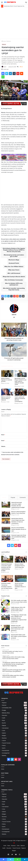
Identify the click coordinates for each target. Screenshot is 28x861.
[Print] (2, 299)
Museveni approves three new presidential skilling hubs (18, 536)
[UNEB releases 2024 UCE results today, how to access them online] (5, 609)
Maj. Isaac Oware (14, 270)
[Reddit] (21, 73)
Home (4, 41)
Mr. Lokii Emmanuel (14, 273)
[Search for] (26, 3)
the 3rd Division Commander (14, 280)
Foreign (4, 710)
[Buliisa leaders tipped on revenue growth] (7, 373)
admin (5, 66)
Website (3, 446)
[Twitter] (6, 73)
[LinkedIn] (10, 73)
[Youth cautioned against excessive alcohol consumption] (21, 392)
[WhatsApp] (3, 77)
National (9, 41)
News (3, 720)
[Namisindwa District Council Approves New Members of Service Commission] (6, 521)
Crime (3, 730)
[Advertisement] (14, 23)
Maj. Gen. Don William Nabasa (14, 266)
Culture (4, 740)
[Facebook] (3, 73)
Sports (3, 748)
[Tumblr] (14, 73)
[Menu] (2, 3)
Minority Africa (6, 713)
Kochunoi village (14, 260)
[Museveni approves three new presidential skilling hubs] (6, 537)
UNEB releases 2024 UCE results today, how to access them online (18, 609)
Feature (4, 725)
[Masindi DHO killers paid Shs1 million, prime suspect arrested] (5, 637)
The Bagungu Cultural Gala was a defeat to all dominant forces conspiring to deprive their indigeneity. (19, 618)
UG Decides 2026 (6, 707)
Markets (4, 755)
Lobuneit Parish (14, 263)
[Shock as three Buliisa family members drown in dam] (6, 530)
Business (4, 738)
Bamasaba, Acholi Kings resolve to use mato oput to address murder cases (20, 381)
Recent (4, 497)
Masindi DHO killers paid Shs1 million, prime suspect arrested (19, 636)
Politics (4, 745)
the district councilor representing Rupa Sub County (14, 289)
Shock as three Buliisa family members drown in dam (18, 529)
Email (3, 440)
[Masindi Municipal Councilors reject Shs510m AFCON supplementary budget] (6, 505)
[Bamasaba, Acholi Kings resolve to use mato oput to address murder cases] (21, 373)
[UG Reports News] (10, 2)
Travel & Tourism (6, 743)
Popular (13, 497)
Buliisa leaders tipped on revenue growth (6, 380)
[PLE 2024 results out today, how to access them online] (5, 603)
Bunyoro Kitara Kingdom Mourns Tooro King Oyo (20, 565)
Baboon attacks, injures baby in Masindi (6, 398)
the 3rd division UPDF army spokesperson (14, 284)
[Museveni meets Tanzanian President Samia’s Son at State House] (7, 578)
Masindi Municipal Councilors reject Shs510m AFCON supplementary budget (6, 567)
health (3, 718)
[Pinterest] (17, 73)
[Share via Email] (23, 296)
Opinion (4, 733)
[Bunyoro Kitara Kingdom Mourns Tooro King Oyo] (6, 514)
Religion (4, 735)
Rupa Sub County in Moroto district (14, 276)
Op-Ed (4, 723)
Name (3, 434)
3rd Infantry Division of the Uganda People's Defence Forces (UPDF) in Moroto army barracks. (14, 250)
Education (4, 715)
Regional (4, 702)
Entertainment (5, 750)
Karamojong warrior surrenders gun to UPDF (14, 255)
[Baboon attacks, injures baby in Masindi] (7, 392)
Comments (23, 497)
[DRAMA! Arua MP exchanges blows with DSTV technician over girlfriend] (5, 628)
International (5, 728)
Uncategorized (5, 753)
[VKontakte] (20, 296)
